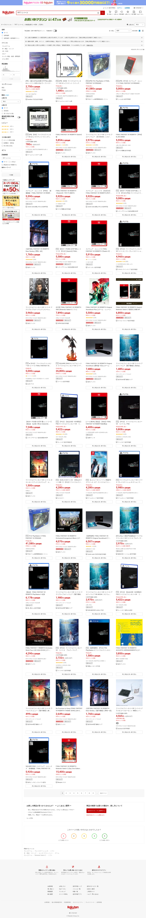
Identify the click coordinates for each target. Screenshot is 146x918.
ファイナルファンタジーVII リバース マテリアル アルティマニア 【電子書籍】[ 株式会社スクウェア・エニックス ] (69, 594)
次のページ (103, 793)
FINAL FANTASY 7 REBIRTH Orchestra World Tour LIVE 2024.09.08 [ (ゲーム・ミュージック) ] (39, 650)
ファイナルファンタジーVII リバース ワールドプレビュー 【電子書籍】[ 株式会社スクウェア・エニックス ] (39, 711)
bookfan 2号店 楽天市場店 (35, 99)
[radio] (2, 32)
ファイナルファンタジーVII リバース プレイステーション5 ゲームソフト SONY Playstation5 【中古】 (129, 482)
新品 (3, 87)
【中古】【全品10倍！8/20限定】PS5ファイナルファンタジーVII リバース (69, 424)
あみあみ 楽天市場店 (124, 728)
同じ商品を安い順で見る (69, 156)
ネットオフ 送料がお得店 (125, 610)
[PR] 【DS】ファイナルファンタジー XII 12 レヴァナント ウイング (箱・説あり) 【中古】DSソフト (68, 83)
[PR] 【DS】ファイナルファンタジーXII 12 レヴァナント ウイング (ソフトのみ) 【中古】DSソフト (38, 137)
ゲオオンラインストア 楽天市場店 (127, 269)
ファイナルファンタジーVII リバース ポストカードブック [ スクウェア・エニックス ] (39, 482)
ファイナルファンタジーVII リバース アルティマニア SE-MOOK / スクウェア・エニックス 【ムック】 (99, 594)
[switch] (18, 117)
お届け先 (4, 98)
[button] (138, 8)
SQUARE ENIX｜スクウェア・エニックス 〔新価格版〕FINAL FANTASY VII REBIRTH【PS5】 (39, 768)
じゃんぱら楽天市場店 (124, 99)
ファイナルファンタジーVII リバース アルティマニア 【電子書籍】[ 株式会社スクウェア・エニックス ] (129, 366)
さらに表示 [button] (5, 59)
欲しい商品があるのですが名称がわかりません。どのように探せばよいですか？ (51, 809)
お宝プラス (31, 384)
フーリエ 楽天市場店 (64, 381)
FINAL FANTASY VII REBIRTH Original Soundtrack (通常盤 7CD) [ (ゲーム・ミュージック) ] (99, 366)
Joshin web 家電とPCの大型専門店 (38, 207)
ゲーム (57, 853)
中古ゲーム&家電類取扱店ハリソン (98, 99)
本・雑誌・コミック (30, 853)
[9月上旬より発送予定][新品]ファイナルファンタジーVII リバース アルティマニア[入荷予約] (129, 538)
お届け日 (4, 105)
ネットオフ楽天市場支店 (65, 442)
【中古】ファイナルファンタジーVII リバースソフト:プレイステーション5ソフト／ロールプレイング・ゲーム (129, 251)
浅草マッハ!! (91, 437)
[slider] (2, 71)
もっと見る (30, 818)
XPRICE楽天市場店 (63, 323)
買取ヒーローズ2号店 (94, 666)
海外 (8, 95)
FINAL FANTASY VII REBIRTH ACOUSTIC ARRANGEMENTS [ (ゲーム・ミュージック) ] (128, 650)
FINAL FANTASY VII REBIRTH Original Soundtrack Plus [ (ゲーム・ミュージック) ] (99, 309)
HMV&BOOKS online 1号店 (96, 610)
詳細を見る (90, 45)
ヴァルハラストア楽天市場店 (126, 320)
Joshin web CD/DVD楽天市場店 (97, 554)
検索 (11, 79)
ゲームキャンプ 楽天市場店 (95, 498)
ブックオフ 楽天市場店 (124, 442)
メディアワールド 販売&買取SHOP (128, 211)
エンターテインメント (46, 853)
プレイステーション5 (41, 851)
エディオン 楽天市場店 (94, 267)
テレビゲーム (28, 851)
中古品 (4, 90)
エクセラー (61, 498)
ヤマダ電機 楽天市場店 (124, 150)
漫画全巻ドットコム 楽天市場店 (127, 554)
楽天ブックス (61, 153)
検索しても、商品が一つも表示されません (40, 815)
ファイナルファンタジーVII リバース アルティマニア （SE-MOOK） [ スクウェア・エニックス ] (99, 137)
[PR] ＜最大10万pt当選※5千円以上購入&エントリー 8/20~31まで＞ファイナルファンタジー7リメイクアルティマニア (39, 83)
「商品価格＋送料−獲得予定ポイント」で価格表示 (37, 31)
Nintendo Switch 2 (40, 855)
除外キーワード (6, 167)
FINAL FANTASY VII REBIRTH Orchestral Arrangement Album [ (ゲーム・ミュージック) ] (68, 538)
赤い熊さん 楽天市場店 (34, 608)
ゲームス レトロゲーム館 (65, 101)
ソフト (52, 851)
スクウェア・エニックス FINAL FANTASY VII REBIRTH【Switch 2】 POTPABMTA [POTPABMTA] (98, 251)
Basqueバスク (62, 782)
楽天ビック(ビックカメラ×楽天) (37, 782)
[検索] (103, 13)
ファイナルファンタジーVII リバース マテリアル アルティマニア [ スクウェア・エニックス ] (39, 309)
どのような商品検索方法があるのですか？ (40, 812)
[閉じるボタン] (142, 37)
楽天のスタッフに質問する (96, 811)
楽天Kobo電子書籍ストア (125, 379)
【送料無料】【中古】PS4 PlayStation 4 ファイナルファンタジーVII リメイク (99, 650)
